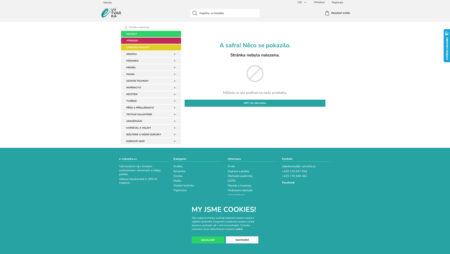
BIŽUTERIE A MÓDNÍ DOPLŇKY (143, 134)
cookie (239, 229)
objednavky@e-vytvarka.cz (299, 166)
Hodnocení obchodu (240, 190)
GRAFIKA (131, 54)
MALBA (130, 74)
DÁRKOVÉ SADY (135, 141)
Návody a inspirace (239, 186)
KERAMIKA (132, 60)
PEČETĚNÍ (131, 94)
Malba (177, 181)
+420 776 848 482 (294, 176)
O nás (231, 166)
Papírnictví (180, 190)
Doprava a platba (238, 171)
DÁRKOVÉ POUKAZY (138, 47)
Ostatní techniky (183, 186)
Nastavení (242, 240)
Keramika (179, 171)
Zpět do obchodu (255, 103)
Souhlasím (208, 240)
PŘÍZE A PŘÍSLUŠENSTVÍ (140, 107)
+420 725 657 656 (294, 171)
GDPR (232, 181)
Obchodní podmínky (240, 176)
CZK (300, 2)
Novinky (131, 34)
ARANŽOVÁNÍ (134, 121)
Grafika (177, 166)
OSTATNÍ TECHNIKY (137, 81)
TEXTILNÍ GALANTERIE (139, 114)
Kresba (177, 176)
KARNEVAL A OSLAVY (138, 127)
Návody (107, 2)
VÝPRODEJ (132, 40)
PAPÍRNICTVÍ (133, 87)
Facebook (288, 183)
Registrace (337, 2)
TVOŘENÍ (131, 101)
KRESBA (131, 67)
